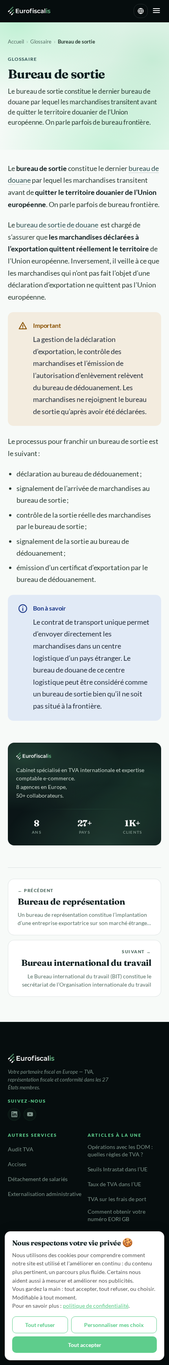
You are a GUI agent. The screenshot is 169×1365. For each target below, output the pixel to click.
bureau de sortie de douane (57, 224)
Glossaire (40, 41)
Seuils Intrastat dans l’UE (117, 1169)
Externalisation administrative (44, 1194)
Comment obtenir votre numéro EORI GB (116, 1215)
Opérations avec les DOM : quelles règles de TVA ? (120, 1151)
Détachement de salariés (38, 1179)
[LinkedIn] (14, 1114)
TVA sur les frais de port (117, 1199)
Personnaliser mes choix (114, 1324)
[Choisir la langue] (141, 11)
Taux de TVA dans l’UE (114, 1184)
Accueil (16, 41)
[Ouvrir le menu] (156, 11)
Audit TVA (20, 1149)
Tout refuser (40, 1324)
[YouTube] (30, 1114)
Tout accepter (84, 1344)
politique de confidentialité (96, 1305)
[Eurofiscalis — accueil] (29, 11)
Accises (17, 1164)
